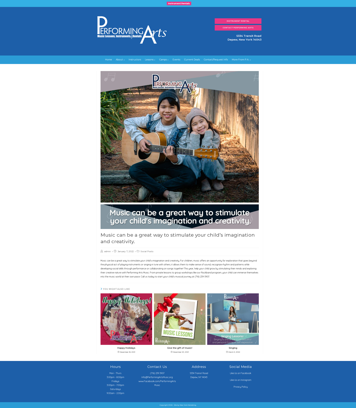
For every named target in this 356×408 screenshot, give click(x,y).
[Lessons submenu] (154, 60)
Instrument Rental (238, 21)
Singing (233, 348)
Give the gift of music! (179, 348)
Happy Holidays (126, 348)
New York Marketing (188, 405)
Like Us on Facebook (240, 373)
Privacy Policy (241, 386)
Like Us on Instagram (240, 380)
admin (107, 251)
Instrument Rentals (179, 3)
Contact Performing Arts (238, 28)
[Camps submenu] (168, 60)
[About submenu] (124, 60)
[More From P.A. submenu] (250, 60)
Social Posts (147, 251)
